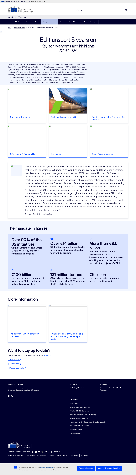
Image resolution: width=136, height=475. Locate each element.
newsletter (48, 355)
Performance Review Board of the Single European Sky (88, 422)
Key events (56, 154)
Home (10, 22)
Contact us (56, 452)
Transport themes (48, 22)
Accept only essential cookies (109, 468)
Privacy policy (62, 455)
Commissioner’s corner (103, 154)
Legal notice (74, 455)
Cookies (51, 455)
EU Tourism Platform (76, 429)
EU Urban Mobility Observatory (79, 411)
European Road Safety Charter (79, 407)
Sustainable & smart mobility (64, 117)
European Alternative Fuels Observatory (82, 415)
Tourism (62, 22)
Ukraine (17, 22)
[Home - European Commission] (23, 9)
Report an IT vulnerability (16, 455)
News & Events (74, 22)
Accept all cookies (86, 468)
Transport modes (31, 22)
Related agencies (75, 433)
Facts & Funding (89, 22)
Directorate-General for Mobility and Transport (112, 389)
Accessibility (85, 455)
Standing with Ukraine (20, 117)
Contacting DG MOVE (76, 388)
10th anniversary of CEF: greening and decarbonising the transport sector (67, 336)
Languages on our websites (36, 455)
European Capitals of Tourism (79, 426)
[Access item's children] (22, 21)
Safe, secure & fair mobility (22, 154)
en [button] (80, 10)
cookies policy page (47, 467)
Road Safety (73, 403)
